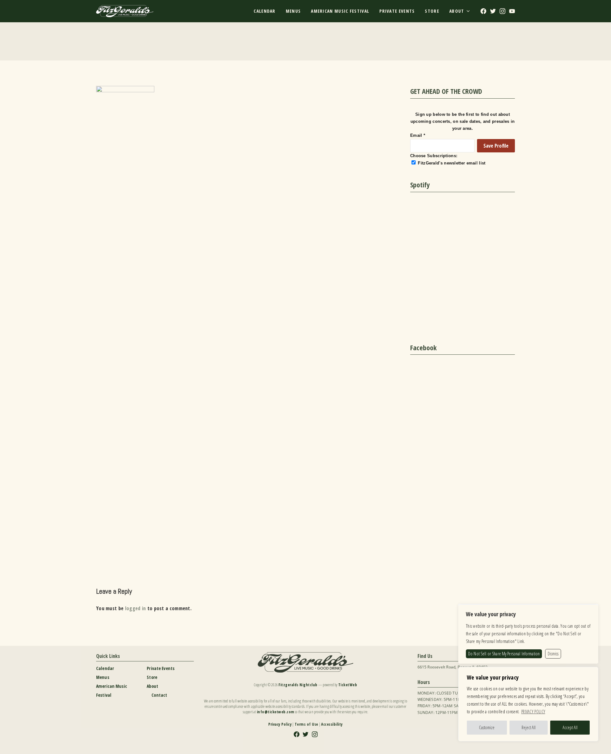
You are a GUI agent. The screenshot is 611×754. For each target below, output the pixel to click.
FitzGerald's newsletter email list (451, 163)
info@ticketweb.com (275, 712)
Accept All (570, 727)
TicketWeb (347, 685)
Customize (487, 727)
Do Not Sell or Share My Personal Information (504, 654)
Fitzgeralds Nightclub (298, 685)
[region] (528, 704)
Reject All (529, 727)
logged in (135, 608)
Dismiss (553, 654)
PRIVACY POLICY (533, 712)
